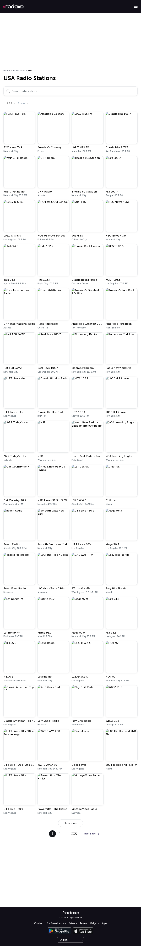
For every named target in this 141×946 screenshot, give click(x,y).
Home (6, 70)
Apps (104, 923)
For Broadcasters (56, 923)
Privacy (73, 923)
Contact (39, 923)
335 (74, 834)
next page (90, 833)
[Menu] (136, 6)
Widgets (94, 923)
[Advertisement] (70, 42)
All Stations (19, 70)
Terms (83, 923)
